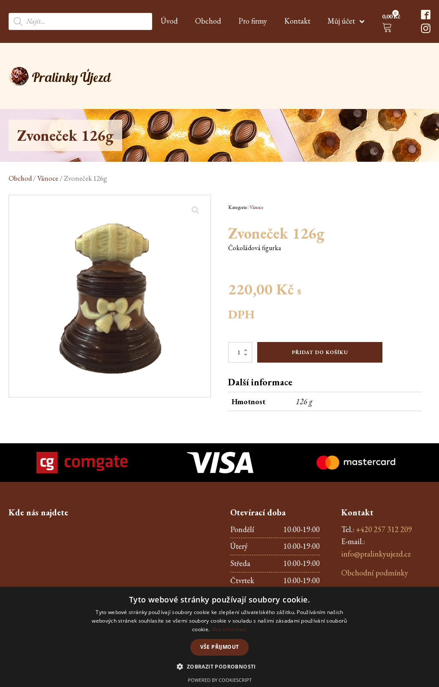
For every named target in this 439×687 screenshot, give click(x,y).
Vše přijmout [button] (219, 647)
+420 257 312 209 (384, 529)
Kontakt (297, 21)
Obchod (208, 21)
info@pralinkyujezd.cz (376, 554)
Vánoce (47, 178)
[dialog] (219, 637)
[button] (393, 23)
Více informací (229, 629)
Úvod (169, 21)
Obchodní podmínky (374, 573)
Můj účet (341, 21)
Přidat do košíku (320, 352)
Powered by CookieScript (220, 680)
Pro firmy (252, 21)
